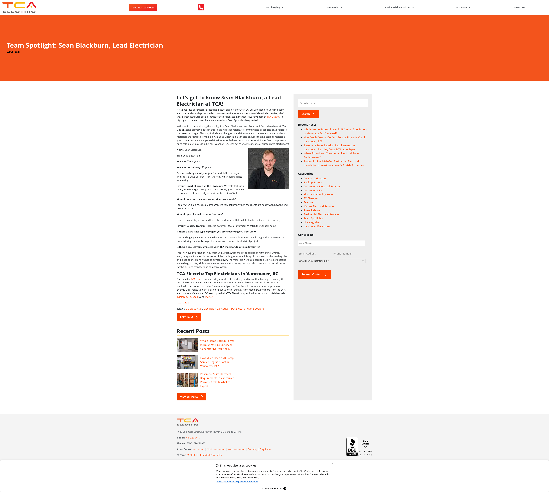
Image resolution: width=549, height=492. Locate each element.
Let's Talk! (186, 317)
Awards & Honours (315, 178)
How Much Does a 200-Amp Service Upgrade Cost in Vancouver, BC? (217, 362)
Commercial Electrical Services (322, 186)
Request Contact (312, 274)
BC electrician (194, 308)
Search (306, 114)
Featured (309, 202)
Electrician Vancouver (216, 308)
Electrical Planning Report (319, 194)
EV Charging (273, 7)
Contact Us (519, 7)
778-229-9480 (193, 437)
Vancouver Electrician (317, 226)
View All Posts (189, 396)
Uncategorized (312, 222)
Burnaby (252, 449)
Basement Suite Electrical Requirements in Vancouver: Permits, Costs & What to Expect (217, 380)
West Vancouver (236, 449)
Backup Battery (313, 182)
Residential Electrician (397, 7)
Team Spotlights (183, 303)
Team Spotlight (255, 308)
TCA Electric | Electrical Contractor (203, 455)
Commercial (332, 7)
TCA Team (461, 7)
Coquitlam (265, 449)
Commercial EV (313, 190)
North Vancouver (216, 449)
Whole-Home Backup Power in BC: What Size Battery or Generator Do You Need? (217, 345)
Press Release (312, 210)
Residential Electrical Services (321, 214)
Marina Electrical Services (319, 206)
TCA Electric (238, 308)
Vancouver (198, 449)
